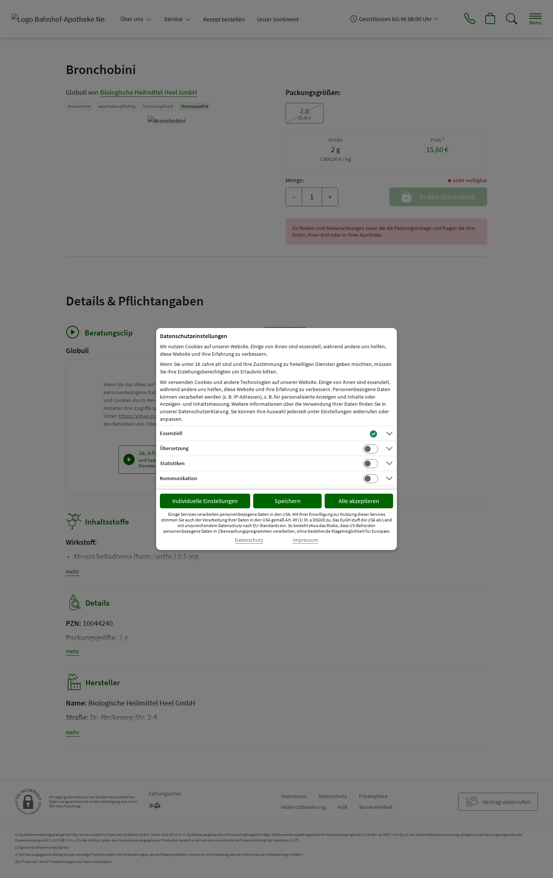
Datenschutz (249, 540)
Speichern (288, 501)
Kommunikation (178, 478)
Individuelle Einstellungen (205, 501)
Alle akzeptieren (359, 501)
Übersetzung (174, 448)
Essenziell (171, 433)
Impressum (305, 540)
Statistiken (172, 463)
